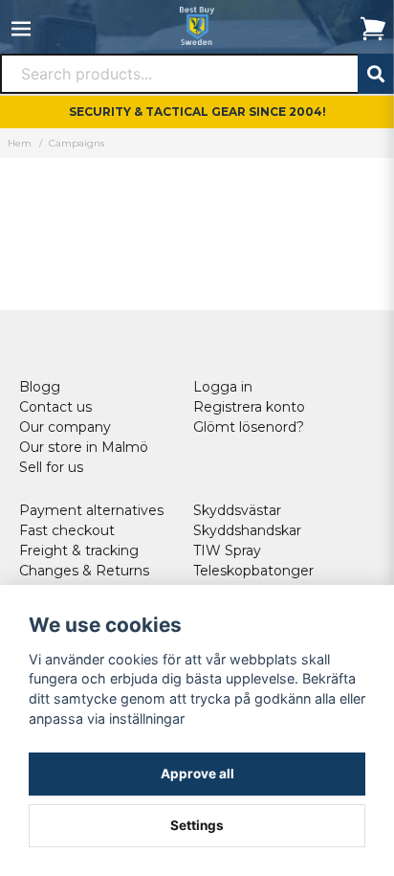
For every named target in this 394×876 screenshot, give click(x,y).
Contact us (55, 407)
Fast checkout (67, 530)
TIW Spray (227, 550)
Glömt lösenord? (248, 427)
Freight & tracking (79, 550)
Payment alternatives (91, 510)
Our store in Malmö (83, 447)
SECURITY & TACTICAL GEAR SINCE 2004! (197, 111)
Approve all (197, 773)
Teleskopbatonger (253, 570)
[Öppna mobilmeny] (21, 29)
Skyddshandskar (247, 530)
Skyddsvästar (237, 510)
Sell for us (51, 467)
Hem (20, 143)
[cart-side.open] (373, 29)
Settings (197, 825)
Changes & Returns (84, 570)
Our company (65, 427)
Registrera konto (249, 407)
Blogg (39, 386)
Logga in (222, 386)
